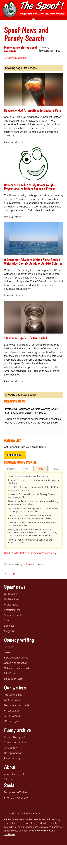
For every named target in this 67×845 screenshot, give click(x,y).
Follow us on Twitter (15, 792)
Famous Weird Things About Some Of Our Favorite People (30, 541)
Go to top (9, 573)
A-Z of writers (12, 715)
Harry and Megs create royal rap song (27, 476)
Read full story (12, 142)
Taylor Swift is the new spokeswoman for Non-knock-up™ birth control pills (32, 510)
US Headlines (11, 594)
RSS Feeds (10, 673)
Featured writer (13, 700)
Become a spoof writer (17, 705)
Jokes (7, 652)
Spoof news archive (15, 742)
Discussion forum (14, 678)
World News (11, 604)
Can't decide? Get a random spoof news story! (30, 553)
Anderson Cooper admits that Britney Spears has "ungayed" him (31, 496)
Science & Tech (13, 615)
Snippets (9, 647)
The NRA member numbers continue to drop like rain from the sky (31, 524)
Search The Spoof (14, 737)
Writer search (11, 710)
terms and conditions (39, 830)
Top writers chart (13, 694)
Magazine (9, 631)
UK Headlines (11, 599)
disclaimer (9, 834)
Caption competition (15, 662)
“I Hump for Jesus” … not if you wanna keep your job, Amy (33, 482)
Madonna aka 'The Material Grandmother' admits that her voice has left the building (29, 517)
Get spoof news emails (17, 668)
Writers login (11, 721)
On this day (10, 747)
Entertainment (12, 609)
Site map (9, 779)
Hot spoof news (13, 753)
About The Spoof (14, 774)
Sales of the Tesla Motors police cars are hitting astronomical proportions (32, 503)
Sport (7, 620)
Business (9, 625)
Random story (12, 758)
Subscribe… (14, 455)
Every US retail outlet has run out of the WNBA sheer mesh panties (32, 489)
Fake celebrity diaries (16, 657)
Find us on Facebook (16, 797)
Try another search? (15, 57)
